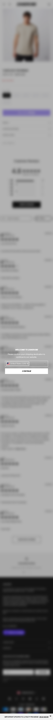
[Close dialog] (50, 716)
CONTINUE (26, 371)
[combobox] (18, 363)
